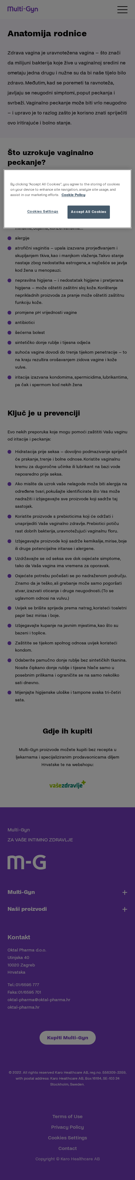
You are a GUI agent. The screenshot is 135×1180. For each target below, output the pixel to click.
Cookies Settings (42, 212)
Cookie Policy (73, 195)
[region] (67, 199)
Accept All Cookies (88, 212)
